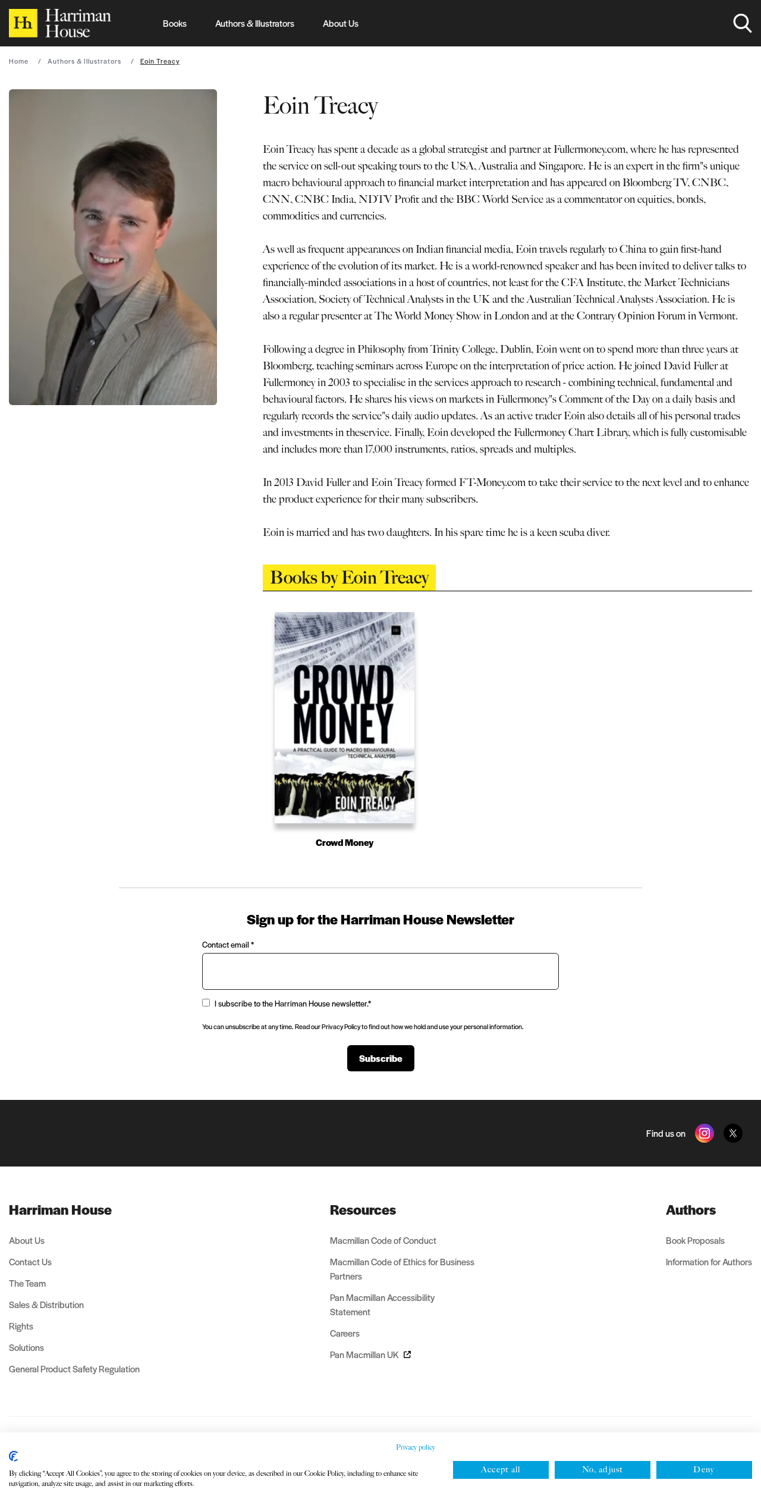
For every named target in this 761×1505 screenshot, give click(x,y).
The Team (27, 1283)
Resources (363, 1209)
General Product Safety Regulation (74, 1368)
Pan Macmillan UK (364, 1354)
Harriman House (60, 1209)
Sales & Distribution (46, 1304)
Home (19, 60)
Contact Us (30, 1261)
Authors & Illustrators (254, 23)
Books (175, 23)
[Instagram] (704, 1133)
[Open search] (742, 23)
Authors (691, 1209)
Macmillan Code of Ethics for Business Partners (402, 1268)
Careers (345, 1333)
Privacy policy (415, 1447)
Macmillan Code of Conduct (383, 1240)
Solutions (26, 1347)
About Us (341, 23)
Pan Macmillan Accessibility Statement (382, 1304)
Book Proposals (695, 1240)
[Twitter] (733, 1133)
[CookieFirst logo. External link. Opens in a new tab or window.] (13, 1456)
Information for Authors (709, 1261)
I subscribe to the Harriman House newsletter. (293, 1003)
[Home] (60, 23)
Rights (21, 1325)
